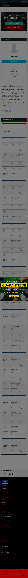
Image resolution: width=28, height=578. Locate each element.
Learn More (17, 572)
